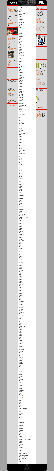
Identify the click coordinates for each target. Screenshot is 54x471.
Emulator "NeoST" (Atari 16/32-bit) (39, 22)
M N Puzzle (20, 10)
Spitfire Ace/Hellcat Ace (10, 97)
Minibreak (20, 287)
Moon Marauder (21, 359)
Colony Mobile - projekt (10, 106)
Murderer (20, 435)
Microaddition (20, 222)
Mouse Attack (20, 387)
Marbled (20, 69)
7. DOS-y (38, 97)
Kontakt (8, 66)
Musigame (20, 441)
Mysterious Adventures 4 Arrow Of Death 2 (23, 455)
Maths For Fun (20, 141)
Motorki (20, 380)
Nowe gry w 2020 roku (10, 39)
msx (43, 65)
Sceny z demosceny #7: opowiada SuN (12, 13)
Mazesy (20, 169)
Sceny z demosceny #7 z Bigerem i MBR (12, 22)
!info (41, 64)
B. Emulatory (38, 100)
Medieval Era (20, 176)
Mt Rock (20, 414)
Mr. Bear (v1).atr (21, 395)
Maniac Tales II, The (21, 61)
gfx (45, 63)
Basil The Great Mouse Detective (11, 99)
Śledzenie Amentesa (38, 75)
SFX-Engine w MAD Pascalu (10, 36)
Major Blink (20, 50)
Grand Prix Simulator (10, 101)
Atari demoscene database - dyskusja (11, 105)
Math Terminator (21, 130)
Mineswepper (20, 271)
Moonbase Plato (21, 366)
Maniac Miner (20, 60)
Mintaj (20, 292)
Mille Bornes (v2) (21, 245)
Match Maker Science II (21, 103)
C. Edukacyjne (38, 101)
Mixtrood (20, 318)
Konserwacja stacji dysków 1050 (11, 38)
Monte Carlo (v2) (21, 348)
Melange (20, 183)
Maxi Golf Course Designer (22, 150)
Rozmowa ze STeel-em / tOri (11, 9)
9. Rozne (38, 99)
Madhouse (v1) (20, 27)
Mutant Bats (20, 442)
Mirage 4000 (20, 295)
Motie (20, 377)
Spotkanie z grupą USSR (10, 20)
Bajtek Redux (9, 61)
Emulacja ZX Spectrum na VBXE (11, 41)
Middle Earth (20, 229)
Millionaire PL (20, 250)
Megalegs (20, 181)
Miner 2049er (20, 265)
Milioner (20, 242)
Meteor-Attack (20, 207)
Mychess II (20, 448)
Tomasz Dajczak (38, 71)
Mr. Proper (20, 405)
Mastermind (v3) (21, 95)
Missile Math (20, 304)
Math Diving (20, 120)
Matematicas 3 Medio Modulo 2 (22, 114)
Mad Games (20, 21)
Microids (20, 225)
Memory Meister (21, 190)
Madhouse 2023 (21, 28)
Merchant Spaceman (21, 196)
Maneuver (20, 58)
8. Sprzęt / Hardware (38, 29)
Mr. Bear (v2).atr (21, 396)
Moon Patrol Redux (21, 361)
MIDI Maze (20, 17)
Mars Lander (20, 81)
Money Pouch (20, 329)
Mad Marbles (20, 24)
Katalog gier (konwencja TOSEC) (11, 89)
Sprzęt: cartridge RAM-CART (39, 85)
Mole (19, 321)
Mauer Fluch (20, 147)
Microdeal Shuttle (21, 223)
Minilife (20, 288)
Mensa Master (20, 193)
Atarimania (9, 64)
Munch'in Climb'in (21, 425)
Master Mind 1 (20, 89)
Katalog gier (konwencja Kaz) (11, 80)
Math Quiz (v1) (20, 128)
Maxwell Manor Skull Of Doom (22, 153)
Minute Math (20, 293)
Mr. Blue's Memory (21, 399)
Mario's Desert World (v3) (22, 77)
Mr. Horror (20, 403)
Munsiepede (20, 431)
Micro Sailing (20, 218)
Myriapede (20, 449)
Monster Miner (20, 344)
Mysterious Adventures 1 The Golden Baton (24, 452)
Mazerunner (20, 168)
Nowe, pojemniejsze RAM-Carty (39, 82)
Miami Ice (20, 212)
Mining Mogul (20, 289)
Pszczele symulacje (38, 18)
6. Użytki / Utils (37, 28)
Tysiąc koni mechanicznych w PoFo (11, 10)
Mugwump (20, 416)
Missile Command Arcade (22, 302)
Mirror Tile (20, 296)
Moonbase (20, 365)
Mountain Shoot (21, 384)
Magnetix (20, 45)
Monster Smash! (21, 345)
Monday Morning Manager (22, 326)
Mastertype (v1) (21, 98)
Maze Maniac (20, 159)
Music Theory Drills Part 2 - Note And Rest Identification (25, 439)
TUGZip (14, 90)
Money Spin (20, 330)
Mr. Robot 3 (20, 406)
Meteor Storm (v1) (21, 206)
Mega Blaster (20, 178)
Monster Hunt (20, 341)
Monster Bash (20, 340)
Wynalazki (37, 110)
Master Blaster (20, 86)
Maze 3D (20, 156)
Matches (20, 112)
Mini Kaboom (20, 276)
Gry (37, 8)
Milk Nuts (20, 243)
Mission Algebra (21, 307)
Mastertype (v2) (21, 99)
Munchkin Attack (21, 427)
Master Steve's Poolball (21, 91)
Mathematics (20, 136)
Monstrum (20, 346)
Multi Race (20, 419)
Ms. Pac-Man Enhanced (21, 413)
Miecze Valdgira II (21, 235)
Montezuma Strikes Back (22, 352)
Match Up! (20, 109)
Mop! (19, 368)
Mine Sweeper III (21, 262)
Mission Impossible (21, 309)
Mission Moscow (21, 310)
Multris (20, 424)
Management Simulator (21, 56)
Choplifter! (9, 93)
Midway (20, 232)
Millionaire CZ (20, 247)
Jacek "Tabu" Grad (38, 77)
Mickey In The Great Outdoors (22, 214)
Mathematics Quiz (21, 139)
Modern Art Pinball (21, 319)
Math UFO (20, 131)
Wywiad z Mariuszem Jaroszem (39, 70)
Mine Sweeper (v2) (21, 260)
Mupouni (20, 433)
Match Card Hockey (21, 101)
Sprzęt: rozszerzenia (38, 84)
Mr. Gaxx (20, 402)
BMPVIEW (9, 43)
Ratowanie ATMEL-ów (38, 113)
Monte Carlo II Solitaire (21, 349)
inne (12, 87)
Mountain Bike (20, 382)
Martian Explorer (21, 83)
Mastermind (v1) (21, 94)
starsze (17, 46)
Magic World (20, 42)
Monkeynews (20, 335)
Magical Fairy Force (21, 43)
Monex (20, 327)
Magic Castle (20, 35)
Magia (20, 30)
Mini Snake (20, 278)
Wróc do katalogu (20, 8)
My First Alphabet (21, 444)
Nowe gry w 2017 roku (10, 40)
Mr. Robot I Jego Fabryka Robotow (23, 408)
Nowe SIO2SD (37, 112)
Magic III (20, 38)
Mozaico (20, 393)
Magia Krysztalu (21, 31)
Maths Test (20, 142)
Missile (20, 298)
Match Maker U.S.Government (22, 105)
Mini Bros (20, 273)
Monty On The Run (21, 354)
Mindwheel (20, 257)
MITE (19, 18)
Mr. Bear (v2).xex (22, 397)
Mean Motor (20, 173)
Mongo (20, 331)
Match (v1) (20, 100)
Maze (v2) (20, 155)
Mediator (20, 175)
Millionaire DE (20, 248)
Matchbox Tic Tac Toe (21, 111)
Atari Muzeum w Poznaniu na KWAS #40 (12, 14)
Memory (20, 187)
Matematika (20, 115)
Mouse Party (20, 388)
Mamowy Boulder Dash (21, 55)
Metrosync (20, 211)
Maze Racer (20, 165)
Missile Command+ (21, 303)
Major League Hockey (21, 52)
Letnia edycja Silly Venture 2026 (11, 12)
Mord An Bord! (20, 370)
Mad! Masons (20, 25)
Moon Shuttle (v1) (21, 363)
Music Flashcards (21, 437)
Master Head (20, 87)
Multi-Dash (20, 420)
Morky (20, 373)
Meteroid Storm (21, 209)
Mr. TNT (20, 410)
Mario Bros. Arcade (21, 73)
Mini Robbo (20, 277)
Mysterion (20, 451)
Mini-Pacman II (20, 281)
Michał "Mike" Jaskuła (38, 72)
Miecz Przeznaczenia (21, 234)
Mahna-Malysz (20, 49)
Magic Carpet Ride (21, 34)
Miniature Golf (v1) (21, 284)
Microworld (20, 226)
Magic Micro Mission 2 (21, 39)
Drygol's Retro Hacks (10, 65)
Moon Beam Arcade (21, 355)
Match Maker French (21, 102)
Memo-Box (20, 186)
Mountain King (20, 383)
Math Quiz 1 (20, 129)
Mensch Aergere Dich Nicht (22, 194)
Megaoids (20, 182)
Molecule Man (20, 323)
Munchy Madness (21, 428)
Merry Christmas (21, 198)
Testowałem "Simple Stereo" (39, 115)
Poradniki (9, 35)
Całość (9, 90)
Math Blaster (20, 119)
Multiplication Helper (21, 422)
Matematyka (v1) (21, 116)
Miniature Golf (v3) (21, 285)
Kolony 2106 (9, 96)
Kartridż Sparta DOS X (10, 37)
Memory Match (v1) (21, 189)
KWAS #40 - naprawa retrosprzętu (11, 21)
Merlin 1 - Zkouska (21, 197)
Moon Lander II (21, 357)
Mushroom (20, 436)
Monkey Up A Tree (21, 334)
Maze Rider (20, 166)
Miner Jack (20, 267)
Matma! (20, 144)
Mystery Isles (20, 459)
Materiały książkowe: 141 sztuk (11, 59)
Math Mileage (20, 126)
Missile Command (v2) (21, 301)
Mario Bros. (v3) (21, 72)
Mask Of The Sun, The (21, 85)
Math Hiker (20, 125)
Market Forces (20, 78)
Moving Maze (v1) (21, 391)
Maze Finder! (20, 157)
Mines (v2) (20, 268)
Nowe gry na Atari (38, 19)
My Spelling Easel (21, 447)
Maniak (20, 63)
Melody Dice (20, 184)
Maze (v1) (20, 154)
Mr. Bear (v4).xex (22, 398)
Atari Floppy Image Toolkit (10, 23)
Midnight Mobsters (21, 231)
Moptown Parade (21, 369)
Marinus (20, 70)
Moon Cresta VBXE (21, 356)
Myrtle (20, 450)
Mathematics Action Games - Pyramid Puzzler (24, 137)
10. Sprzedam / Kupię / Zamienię (39, 30)
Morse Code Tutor (21, 374)
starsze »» (17, 26)
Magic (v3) (20, 33)
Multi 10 (20, 417)
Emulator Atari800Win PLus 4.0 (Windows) (12, 48)
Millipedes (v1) (20, 251)
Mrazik (20, 411)
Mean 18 (20, 172)
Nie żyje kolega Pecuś (10, 15)
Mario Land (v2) (21, 75)
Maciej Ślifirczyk (38, 78)
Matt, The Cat (20, 145)
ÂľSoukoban (20, 462)
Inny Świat (9, 100)
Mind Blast (20, 253)
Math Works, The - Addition (22, 133)
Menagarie (20, 192)
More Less (20, 371)
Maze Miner (20, 161)
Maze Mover (20, 162)
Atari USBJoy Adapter (38, 83)
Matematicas (20, 113)
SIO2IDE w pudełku (38, 120)
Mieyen (20, 236)
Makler (20, 53)
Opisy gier (9, 91)
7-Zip (12, 90)
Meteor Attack (20, 204)
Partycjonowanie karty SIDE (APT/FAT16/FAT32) (12, 42)
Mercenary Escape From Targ (22, 195)
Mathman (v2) (20, 140)
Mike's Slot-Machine (21, 240)
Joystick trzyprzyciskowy (38, 116)
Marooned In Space (21, 80)
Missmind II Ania (21, 315)
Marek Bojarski (37, 79)
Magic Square (20, 41)
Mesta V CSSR (20, 201)
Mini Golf (20, 275)
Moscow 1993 (20, 376)
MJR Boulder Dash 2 (21, 19)
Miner (20, 264)
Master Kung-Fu (21, 88)
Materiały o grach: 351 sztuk (10, 60)
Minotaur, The (20, 291)
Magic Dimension (21, 36)
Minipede (20, 290)
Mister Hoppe (20, 316)
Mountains (20, 385)
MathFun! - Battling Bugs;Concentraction (23, 134)
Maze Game (20, 158)
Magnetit (20, 44)
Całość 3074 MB (10, 88)
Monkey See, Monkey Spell (22, 333)
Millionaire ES (20, 249)
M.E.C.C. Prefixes (21, 14)
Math (19, 117)
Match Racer (20, 108)
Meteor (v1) (20, 203)
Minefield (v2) (20, 263)
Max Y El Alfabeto (21, 148)
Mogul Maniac (20, 320)
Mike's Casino (20, 239)
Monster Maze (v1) (21, 343)
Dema (41, 8)
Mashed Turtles (21, 84)
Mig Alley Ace (20, 237)
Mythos (20, 461)
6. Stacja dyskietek (39, 96)
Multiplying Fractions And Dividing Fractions (24, 423)
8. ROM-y (38, 98)
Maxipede (20, 151)
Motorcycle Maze (21, 379)
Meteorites (20, 208)
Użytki (39, 8)
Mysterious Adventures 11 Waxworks (23, 453)
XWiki (8, 63)
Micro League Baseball (21, 215)
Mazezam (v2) (20, 170)
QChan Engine (9, 45)
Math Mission (20, 127)
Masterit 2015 (20, 92)
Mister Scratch (20, 317)
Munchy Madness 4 (21, 430)
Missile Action (20, 299)
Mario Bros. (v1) (21, 71)
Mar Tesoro (20, 66)
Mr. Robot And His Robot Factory (22, 407)
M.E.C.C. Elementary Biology (22, 13)
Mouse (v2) (20, 386)
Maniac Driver (20, 59)
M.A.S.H (20, 11)
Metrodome (20, 210)
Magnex (20, 47)
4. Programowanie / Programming (39, 27)
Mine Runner (20, 259)
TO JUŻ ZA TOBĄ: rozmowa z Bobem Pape (40, 76)
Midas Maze (20, 228)
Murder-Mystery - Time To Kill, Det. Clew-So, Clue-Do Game (25, 434)
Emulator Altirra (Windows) (10, 49)
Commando (9, 94)
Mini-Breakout (20, 279)
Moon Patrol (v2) (21, 360)
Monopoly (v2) (20, 337)
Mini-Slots (20, 282)
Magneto (20, 46)
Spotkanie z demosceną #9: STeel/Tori (11, 11)
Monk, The (20, 332)
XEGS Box (37, 119)
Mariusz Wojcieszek (38, 74)
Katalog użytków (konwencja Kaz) (39, 89)
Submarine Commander (10, 92)
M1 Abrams (20, 16)
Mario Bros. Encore (21, 74)
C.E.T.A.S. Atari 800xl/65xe (39, 20)
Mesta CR (20, 200)
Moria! (20, 372)
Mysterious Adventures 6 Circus (22, 456)
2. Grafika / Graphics (38, 26)
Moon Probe (20, 362)
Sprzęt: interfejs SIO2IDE (38, 86)
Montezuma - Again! (21, 351)
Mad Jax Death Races (21, 22)
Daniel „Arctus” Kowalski (38, 73)
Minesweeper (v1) (21, 270)
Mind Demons (20, 254)
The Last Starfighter (10, 98)
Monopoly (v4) (20, 338)
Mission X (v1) (20, 313)
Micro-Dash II (20, 220)
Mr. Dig (20, 400)
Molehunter (20, 324)
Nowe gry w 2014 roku (10, 44)
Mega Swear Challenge (21, 179)
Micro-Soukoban (21, 221)
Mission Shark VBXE (21, 312)
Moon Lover (20, 358)
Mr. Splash (20, 409)
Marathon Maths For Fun (22, 67)
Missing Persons (21, 306)
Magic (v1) (20, 32)
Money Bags (20, 328)
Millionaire (20, 246)
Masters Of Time (21, 97)
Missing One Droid (21, 305)
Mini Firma (20, 274)
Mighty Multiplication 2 (21, 238)
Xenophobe (9, 95)
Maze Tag (20, 167)
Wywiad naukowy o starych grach (39, 21)
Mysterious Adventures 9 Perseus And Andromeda (24, 458)
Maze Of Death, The (21, 164)
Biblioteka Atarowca (10, 50)
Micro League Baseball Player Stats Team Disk (24, 217)
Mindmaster (20, 256)
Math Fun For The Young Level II (22, 123)
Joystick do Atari (38, 114)
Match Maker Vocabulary (21, 106)
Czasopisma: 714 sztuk (10, 58)
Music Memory (20, 438)
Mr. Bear (20, 394)
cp (45, 62)
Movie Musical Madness (21, 390)
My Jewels (20, 445)
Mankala (20, 64)
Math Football (20, 122)
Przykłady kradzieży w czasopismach (40, 23)
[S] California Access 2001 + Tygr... (39, 17)
